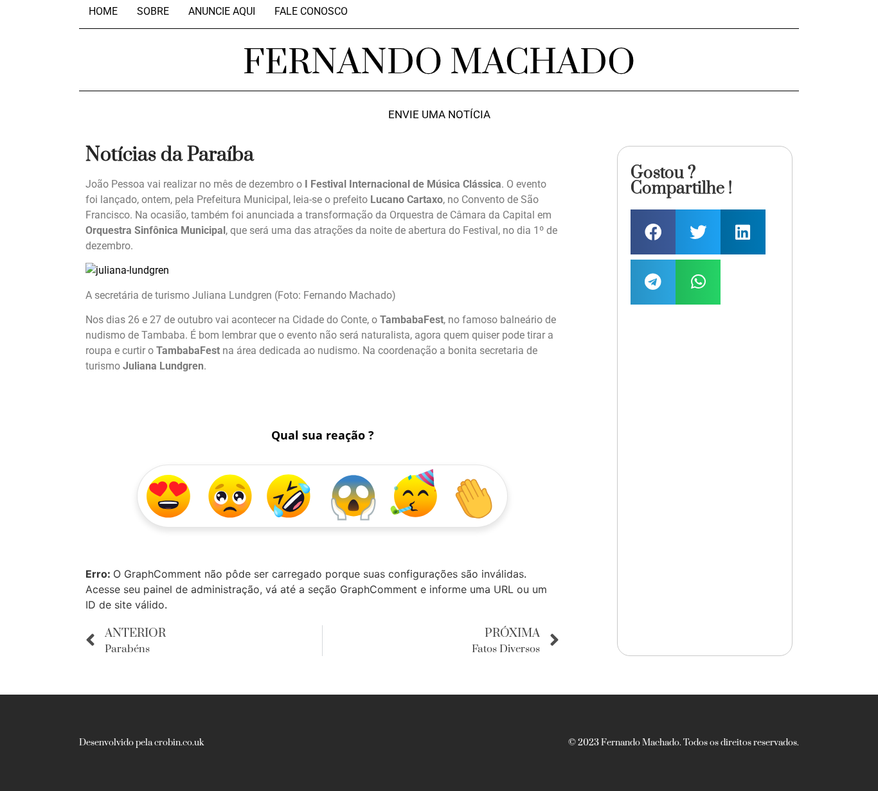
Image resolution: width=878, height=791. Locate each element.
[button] (653, 231)
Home (103, 11)
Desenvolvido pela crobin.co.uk (141, 743)
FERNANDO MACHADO (439, 63)
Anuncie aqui (221, 11)
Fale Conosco (311, 11)
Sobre (153, 11)
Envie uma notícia (439, 114)
